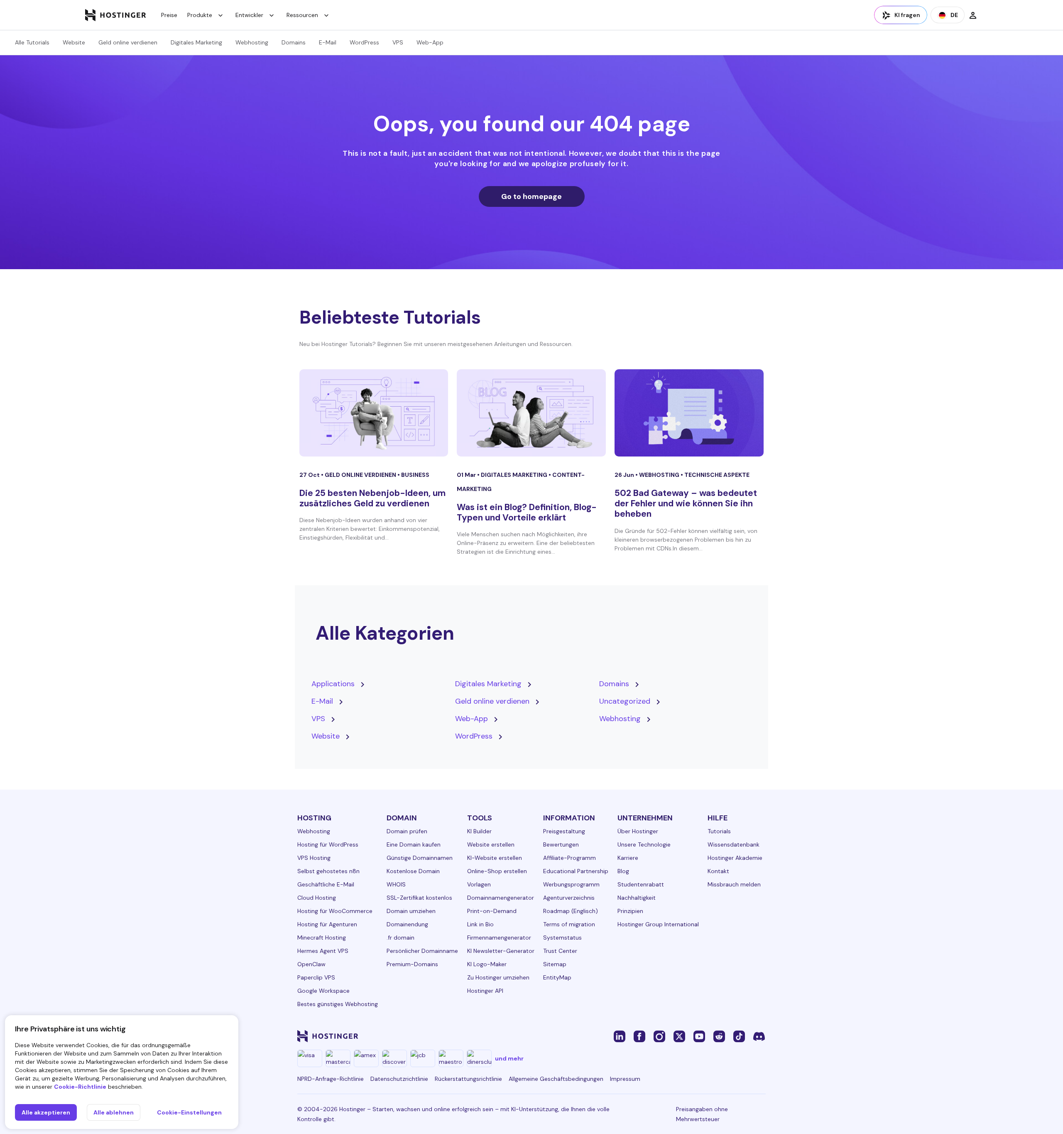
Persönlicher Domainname (422, 951)
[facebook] (639, 1036)
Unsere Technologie (644, 844)
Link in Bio (480, 924)
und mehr (509, 1058)
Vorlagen (479, 884)
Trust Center (560, 951)
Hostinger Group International (658, 924)
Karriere (627, 858)
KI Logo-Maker (487, 964)
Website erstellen (490, 844)
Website (74, 42)
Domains (294, 42)
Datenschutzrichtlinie (399, 1078)
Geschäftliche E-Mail (325, 884)
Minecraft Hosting (321, 937)
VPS (397, 42)
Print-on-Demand (492, 911)
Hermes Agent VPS (322, 951)
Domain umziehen (411, 911)
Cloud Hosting (316, 897)
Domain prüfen (407, 831)
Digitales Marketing (196, 42)
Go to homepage (531, 196)
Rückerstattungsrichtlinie (468, 1078)
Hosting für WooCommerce (334, 911)
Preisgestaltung (564, 831)
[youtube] (699, 1036)
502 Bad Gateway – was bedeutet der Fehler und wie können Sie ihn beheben (686, 503)
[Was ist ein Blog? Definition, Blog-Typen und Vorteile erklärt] (531, 413)
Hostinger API (485, 990)
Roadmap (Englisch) (570, 911)
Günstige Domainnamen (420, 858)
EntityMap (557, 977)
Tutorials (719, 831)
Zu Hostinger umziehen (498, 977)
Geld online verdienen (127, 42)
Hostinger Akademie (735, 858)
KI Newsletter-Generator (500, 951)
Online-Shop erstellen (497, 871)
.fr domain (400, 937)
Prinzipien (630, 911)
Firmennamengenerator (499, 937)
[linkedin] (619, 1036)
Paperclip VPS (316, 977)
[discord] (759, 1036)
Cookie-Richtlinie (80, 1086)
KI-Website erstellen (494, 858)
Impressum (625, 1078)
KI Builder (479, 831)
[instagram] (659, 1036)
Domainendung (407, 924)
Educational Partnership (575, 871)
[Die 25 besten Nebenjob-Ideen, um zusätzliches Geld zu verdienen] (373, 413)
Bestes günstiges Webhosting (337, 1004)
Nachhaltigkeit (636, 897)
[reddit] (719, 1036)
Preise (169, 15)
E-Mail (327, 42)
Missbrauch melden (734, 884)
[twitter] (679, 1036)
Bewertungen (561, 844)
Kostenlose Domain (413, 871)
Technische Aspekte (716, 475)
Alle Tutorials (32, 42)
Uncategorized (624, 701)
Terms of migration (569, 924)
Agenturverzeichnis (569, 897)
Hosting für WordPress (327, 844)
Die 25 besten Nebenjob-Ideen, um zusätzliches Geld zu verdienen (372, 498)
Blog (623, 871)
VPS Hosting (314, 858)
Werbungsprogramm (571, 884)
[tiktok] (739, 1036)
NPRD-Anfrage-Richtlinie (330, 1078)
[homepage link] (115, 15)
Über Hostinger (637, 831)
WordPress (364, 42)
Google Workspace (323, 990)
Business (415, 475)
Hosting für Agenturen (327, 924)
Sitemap (554, 964)
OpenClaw (311, 964)
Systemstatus (562, 937)
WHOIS (396, 884)
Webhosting (251, 42)
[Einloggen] (973, 15)
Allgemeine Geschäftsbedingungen (556, 1078)
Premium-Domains (412, 964)
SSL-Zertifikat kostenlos (419, 897)
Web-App (429, 42)
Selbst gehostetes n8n (328, 871)
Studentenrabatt (640, 884)
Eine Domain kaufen (414, 844)
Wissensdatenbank (733, 844)
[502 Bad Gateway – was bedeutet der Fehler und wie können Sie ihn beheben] (689, 413)
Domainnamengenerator (500, 897)
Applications (333, 684)
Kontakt (718, 871)
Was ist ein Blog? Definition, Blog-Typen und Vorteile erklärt (527, 512)
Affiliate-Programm (569, 858)
